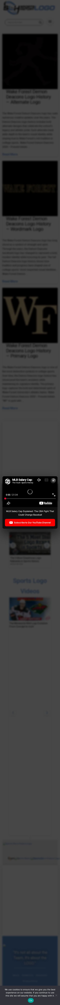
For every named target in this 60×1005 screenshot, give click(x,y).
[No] (56, 995)
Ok (30, 1000)
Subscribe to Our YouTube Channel (32, 522)
